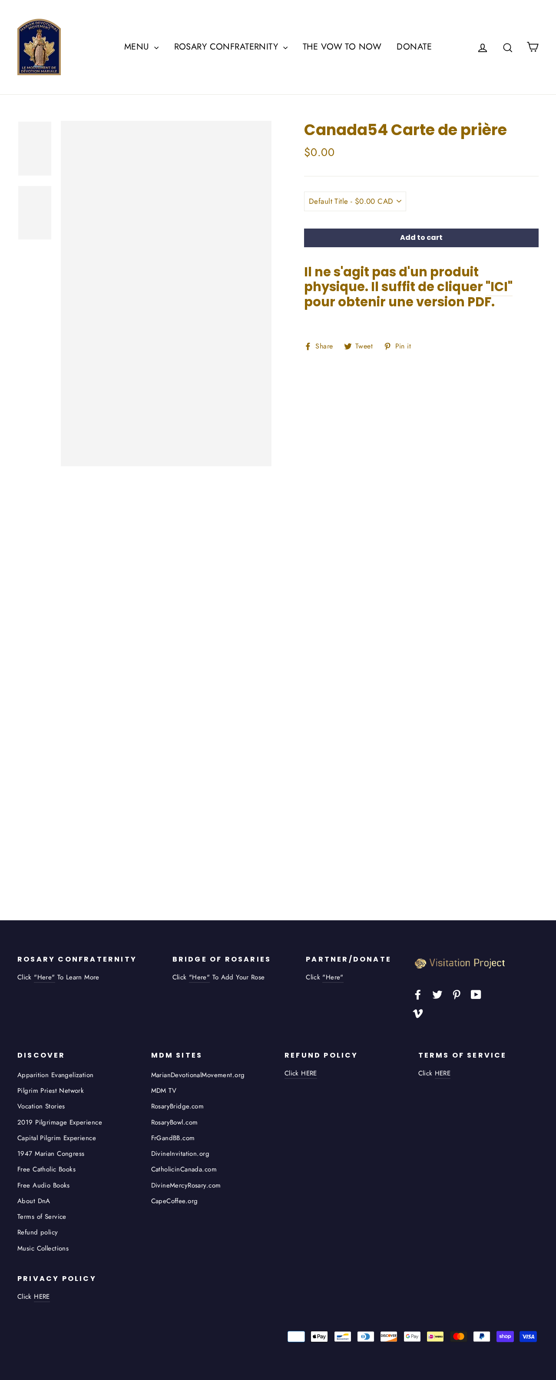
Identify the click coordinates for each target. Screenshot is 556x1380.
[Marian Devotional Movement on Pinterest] (456, 994)
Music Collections (43, 1248)
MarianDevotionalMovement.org (198, 1075)
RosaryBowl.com (174, 1122)
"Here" (44, 977)
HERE (443, 1073)
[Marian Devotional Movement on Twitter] (437, 994)
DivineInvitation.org (180, 1153)
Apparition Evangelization (55, 1075)
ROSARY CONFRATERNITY (227, 46)
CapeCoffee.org (174, 1201)
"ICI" (499, 286)
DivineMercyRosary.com (186, 1185)
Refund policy (37, 1232)
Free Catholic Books (46, 1169)
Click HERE (301, 1073)
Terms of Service (41, 1216)
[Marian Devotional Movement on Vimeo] (418, 1012)
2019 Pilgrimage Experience (59, 1122)
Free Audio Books (43, 1185)
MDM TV (164, 1090)
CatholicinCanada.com (184, 1169)
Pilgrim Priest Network (50, 1090)
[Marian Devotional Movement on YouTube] (476, 994)
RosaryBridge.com (177, 1106)
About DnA (33, 1201)
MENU (138, 46)
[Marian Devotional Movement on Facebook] (418, 994)
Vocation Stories (41, 1106)
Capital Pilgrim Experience (56, 1138)
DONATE (414, 46)
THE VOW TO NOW (342, 46)
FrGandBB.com (173, 1138)
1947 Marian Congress (51, 1153)
